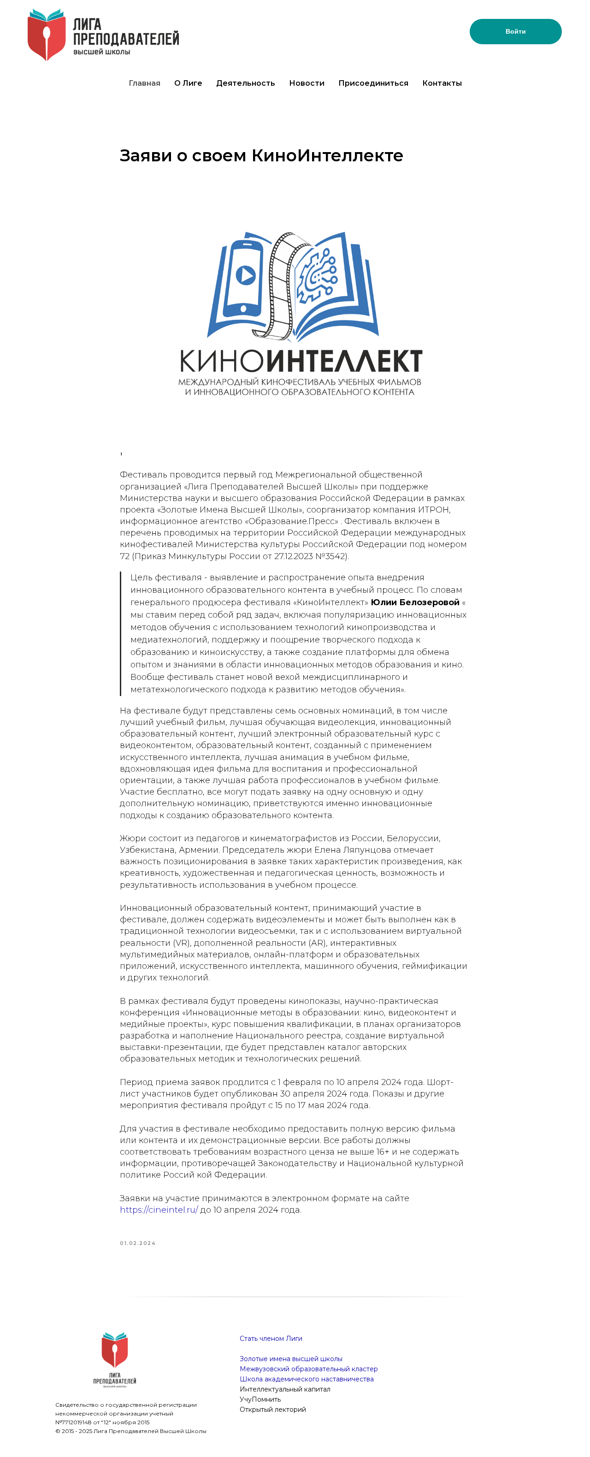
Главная (144, 83)
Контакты (442, 83)
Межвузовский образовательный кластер (309, 1369)
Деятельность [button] (245, 83)
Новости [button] (306, 83)
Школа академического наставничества (307, 1379)
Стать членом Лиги (271, 1338)
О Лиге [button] (188, 83)
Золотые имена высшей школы (291, 1359)
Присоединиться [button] (373, 83)
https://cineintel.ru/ (159, 1210)
